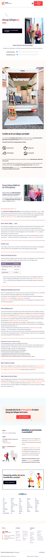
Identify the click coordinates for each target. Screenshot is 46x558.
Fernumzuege (9, 300)
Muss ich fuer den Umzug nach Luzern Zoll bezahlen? (14, 350)
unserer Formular (17, 167)
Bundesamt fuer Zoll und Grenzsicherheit (18, 320)
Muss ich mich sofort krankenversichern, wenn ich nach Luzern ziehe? (18, 356)
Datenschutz (36, 556)
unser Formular (29, 460)
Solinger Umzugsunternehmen (5, 209)
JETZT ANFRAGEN (9, 482)
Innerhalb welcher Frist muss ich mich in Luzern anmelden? (16, 353)
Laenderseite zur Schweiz (11, 216)
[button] (32, 3)
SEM (16, 326)
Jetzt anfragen (23, 417)
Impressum (32, 556)
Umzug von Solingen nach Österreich (24, 381)
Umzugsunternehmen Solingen (5, 556)
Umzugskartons (20, 298)
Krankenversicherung (34, 327)
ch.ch (35, 322)
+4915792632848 (6, 442)
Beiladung (33, 237)
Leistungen (18, 528)
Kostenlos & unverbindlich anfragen (11, 31)
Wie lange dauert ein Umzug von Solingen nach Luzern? (15, 343)
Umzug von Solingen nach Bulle (31, 367)
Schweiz (12, 209)
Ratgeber (28, 556)
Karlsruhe (36, 232)
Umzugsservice (32, 528)
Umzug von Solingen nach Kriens (16, 367)
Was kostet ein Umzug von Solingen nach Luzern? (13, 352)
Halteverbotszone (5, 298)
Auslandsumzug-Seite (36, 383)
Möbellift (19, 296)
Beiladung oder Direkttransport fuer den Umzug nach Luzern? (16, 355)
